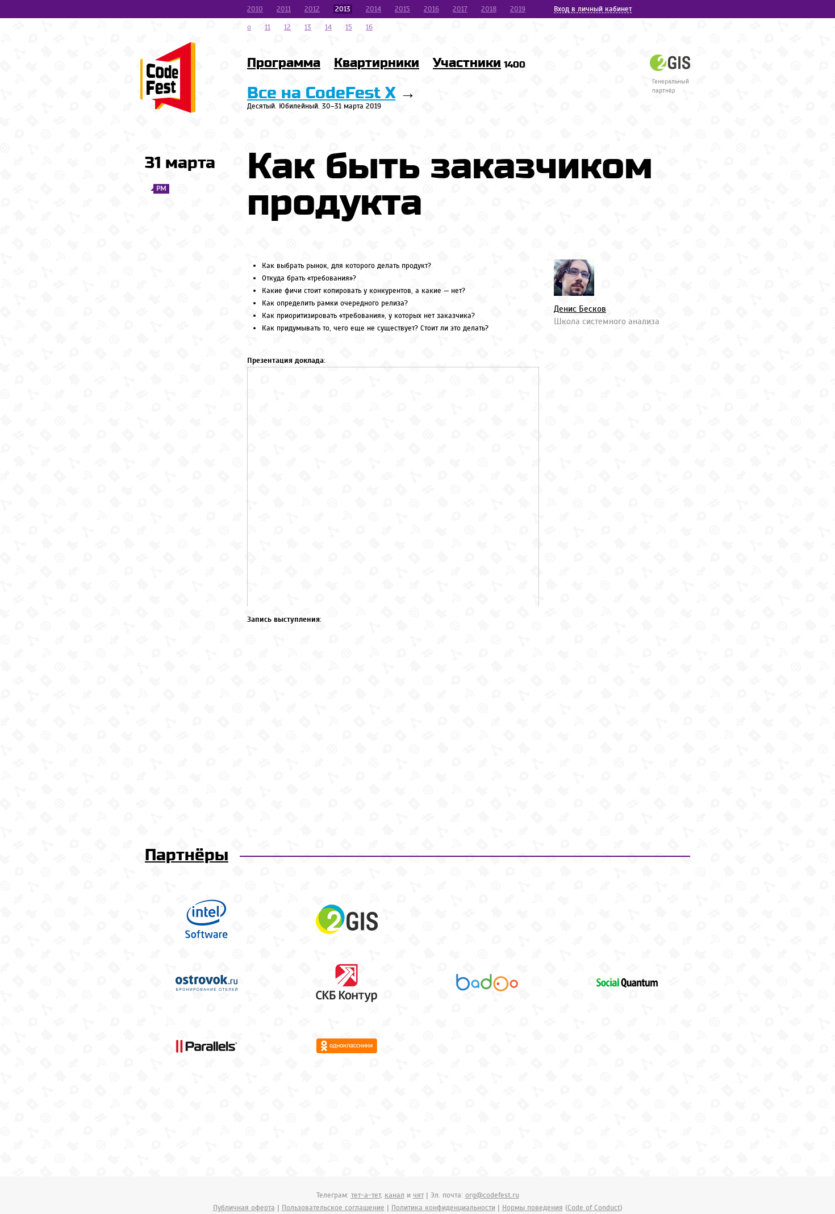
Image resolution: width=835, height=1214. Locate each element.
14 (328, 27)
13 (307, 27)
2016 (431, 9)
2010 (255, 9)
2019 (517, 9)
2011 (284, 9)
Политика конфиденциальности (443, 1207)
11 (267, 27)
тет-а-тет (366, 1195)
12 (287, 27)
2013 (342, 9)
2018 (488, 9)
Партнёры (186, 855)
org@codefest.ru (492, 1195)
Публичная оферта (244, 1207)
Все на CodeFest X (321, 93)
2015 (402, 9)
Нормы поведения (532, 1207)
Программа (283, 63)
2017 (460, 9)
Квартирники (376, 63)
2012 (312, 9)
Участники (479, 63)
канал (394, 1195)
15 (348, 27)
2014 (373, 9)
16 (369, 27)
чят (418, 1195)
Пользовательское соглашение (333, 1207)
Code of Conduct (593, 1207)
